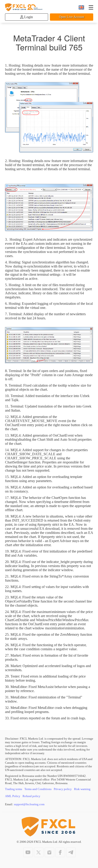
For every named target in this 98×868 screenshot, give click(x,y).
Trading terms (13, 789)
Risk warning (82, 789)
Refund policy (31, 796)
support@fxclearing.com (29, 804)
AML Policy (12, 796)
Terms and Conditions (38, 789)
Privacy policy (63, 789)
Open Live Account (71, 17)
